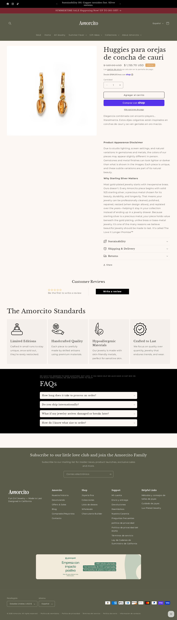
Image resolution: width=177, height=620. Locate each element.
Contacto (57, 518)
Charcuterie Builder (92, 513)
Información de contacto (130, 613)
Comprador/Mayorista (63, 513)
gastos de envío (114, 69)
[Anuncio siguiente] (120, 3)
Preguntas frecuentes (123, 518)
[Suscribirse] (110, 474)
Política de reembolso (50, 613)
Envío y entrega (120, 500)
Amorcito (17, 614)
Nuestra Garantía (120, 513)
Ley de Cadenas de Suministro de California (124, 542)
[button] (10, 23)
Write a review (112, 291)
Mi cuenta (117, 495)
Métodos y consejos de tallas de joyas (153, 497)
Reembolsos (118, 509)
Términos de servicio (122, 535)
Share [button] (109, 265)
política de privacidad (123, 523)
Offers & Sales (59, 504)
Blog (54, 509)
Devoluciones (119, 504)
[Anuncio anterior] (57, 3)
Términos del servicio (91, 613)
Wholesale (87, 509)
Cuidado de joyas (150, 503)
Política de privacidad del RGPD (125, 529)
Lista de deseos (90, 504)
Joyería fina (88, 495)
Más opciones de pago (134, 109)
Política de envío (110, 613)
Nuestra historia (60, 495)
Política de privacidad (71, 613)
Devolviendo (58, 500)
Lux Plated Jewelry (151, 508)
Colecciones (88, 500)
